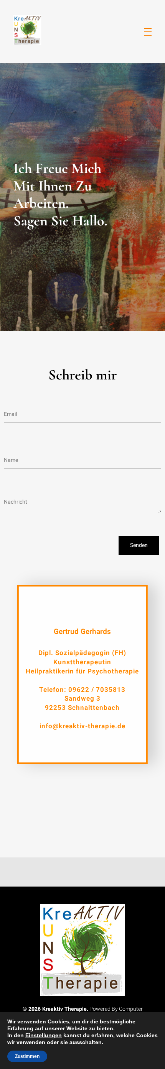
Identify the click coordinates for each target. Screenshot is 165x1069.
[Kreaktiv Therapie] (28, 30)
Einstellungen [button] (43, 1035)
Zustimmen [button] (27, 1056)
